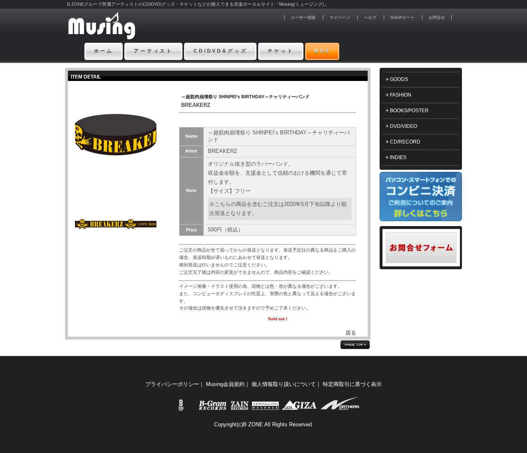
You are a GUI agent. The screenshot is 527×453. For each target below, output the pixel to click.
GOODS (399, 79)
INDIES (398, 157)
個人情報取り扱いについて (284, 384)
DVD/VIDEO (403, 126)
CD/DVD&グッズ (220, 51)
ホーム (104, 51)
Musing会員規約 (225, 384)
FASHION (400, 95)
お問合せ (437, 17)
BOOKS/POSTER (409, 110)
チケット (281, 51)
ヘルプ (370, 17)
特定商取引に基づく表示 (352, 384)
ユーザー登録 (303, 17)
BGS (322, 51)
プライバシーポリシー (172, 384)
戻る (350, 333)
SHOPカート (402, 17)
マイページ (339, 17)
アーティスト (153, 51)
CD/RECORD (405, 142)
